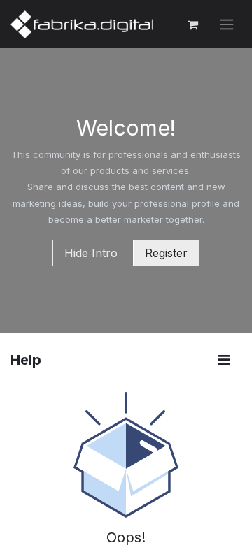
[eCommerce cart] (192, 24)
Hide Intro (91, 253)
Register (166, 253)
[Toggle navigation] (226, 24)
